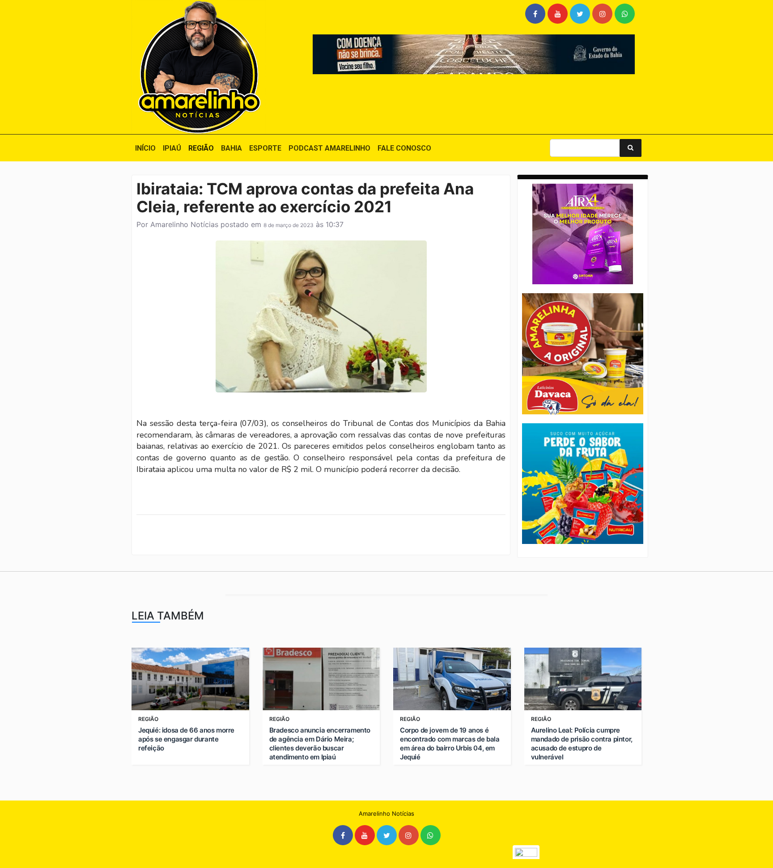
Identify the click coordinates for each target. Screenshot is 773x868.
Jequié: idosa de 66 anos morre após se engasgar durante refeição (186, 739)
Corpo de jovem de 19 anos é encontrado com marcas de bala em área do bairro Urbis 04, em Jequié (449, 743)
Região (201, 148)
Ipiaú (172, 148)
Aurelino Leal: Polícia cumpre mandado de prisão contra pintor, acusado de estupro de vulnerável (582, 743)
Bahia (231, 148)
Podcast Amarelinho (329, 148)
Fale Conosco (404, 148)
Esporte (265, 148)
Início (145, 148)
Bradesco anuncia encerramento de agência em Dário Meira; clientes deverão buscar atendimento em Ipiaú (319, 743)
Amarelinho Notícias (184, 224)
